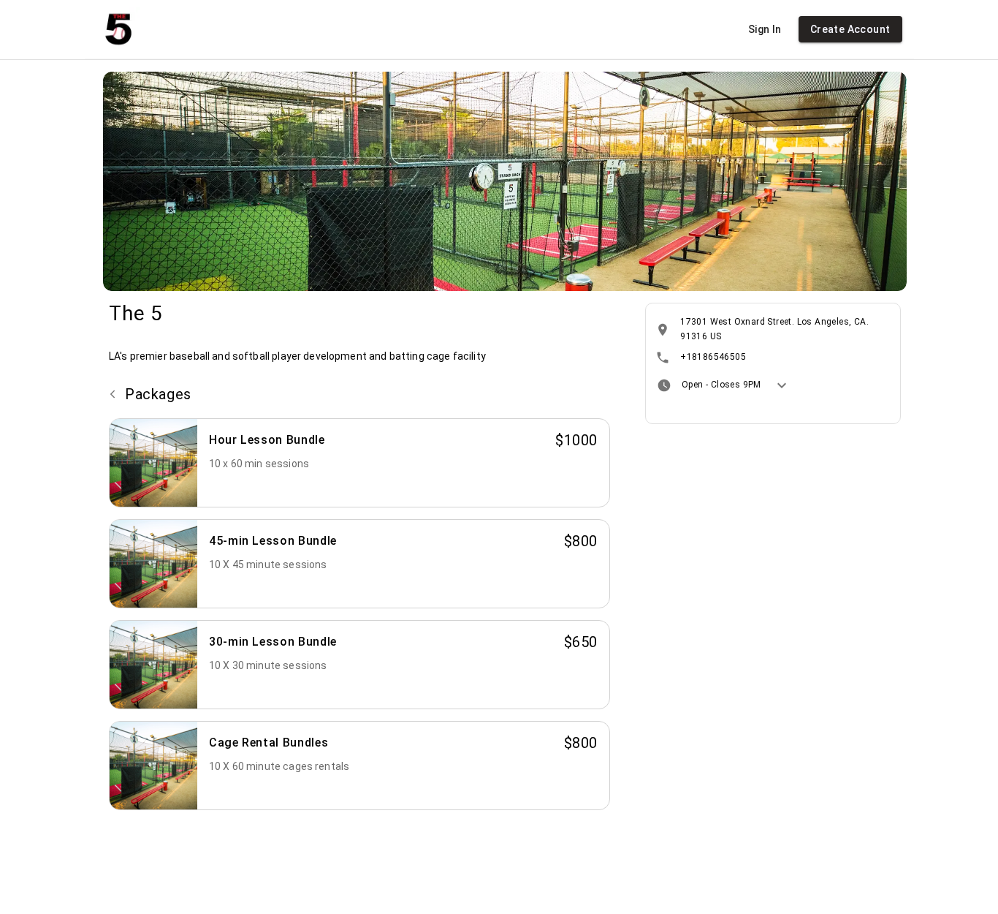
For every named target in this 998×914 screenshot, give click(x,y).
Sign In (765, 29)
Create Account (850, 29)
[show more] (781, 385)
